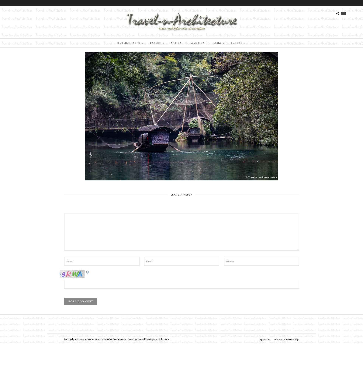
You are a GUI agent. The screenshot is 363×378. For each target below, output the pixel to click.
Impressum (264, 339)
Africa (176, 42)
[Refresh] (88, 271)
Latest (155, 42)
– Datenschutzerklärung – (286, 339)
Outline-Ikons (128, 42)
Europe (237, 42)
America (198, 42)
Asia (217, 42)
